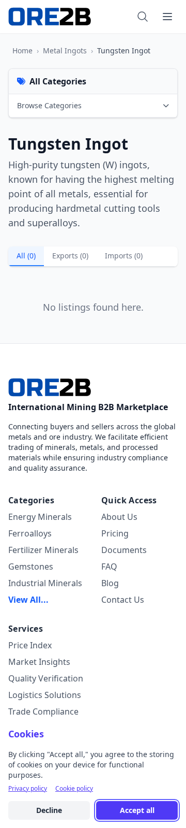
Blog (110, 583)
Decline (49, 810)
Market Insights (39, 661)
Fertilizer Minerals (43, 550)
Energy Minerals (40, 516)
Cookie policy (74, 789)
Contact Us (122, 599)
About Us (119, 516)
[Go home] (49, 387)
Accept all (137, 810)
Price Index (30, 645)
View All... (28, 599)
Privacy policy (27, 789)
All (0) (26, 255)
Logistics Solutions (44, 695)
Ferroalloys (30, 533)
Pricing (115, 533)
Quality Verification (45, 678)
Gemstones (30, 566)
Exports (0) (70, 255)
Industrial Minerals (45, 583)
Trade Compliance (43, 711)
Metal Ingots (65, 50)
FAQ (109, 566)
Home (22, 50)
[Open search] (142, 16)
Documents (124, 550)
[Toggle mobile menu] (167, 16)
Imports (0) (124, 255)
